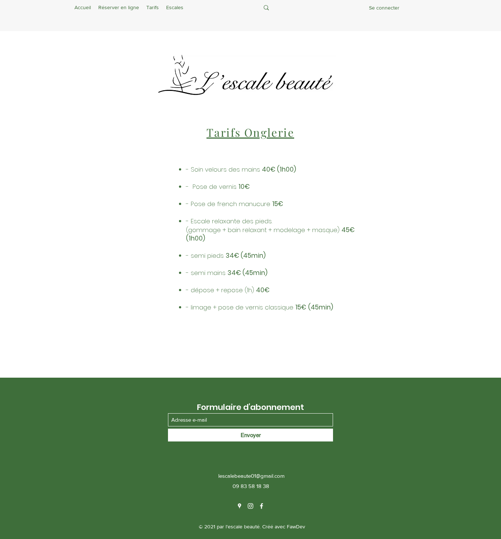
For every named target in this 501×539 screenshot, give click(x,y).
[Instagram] (250, 506)
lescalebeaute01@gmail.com (251, 476)
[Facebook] (261, 506)
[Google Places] (239, 506)
